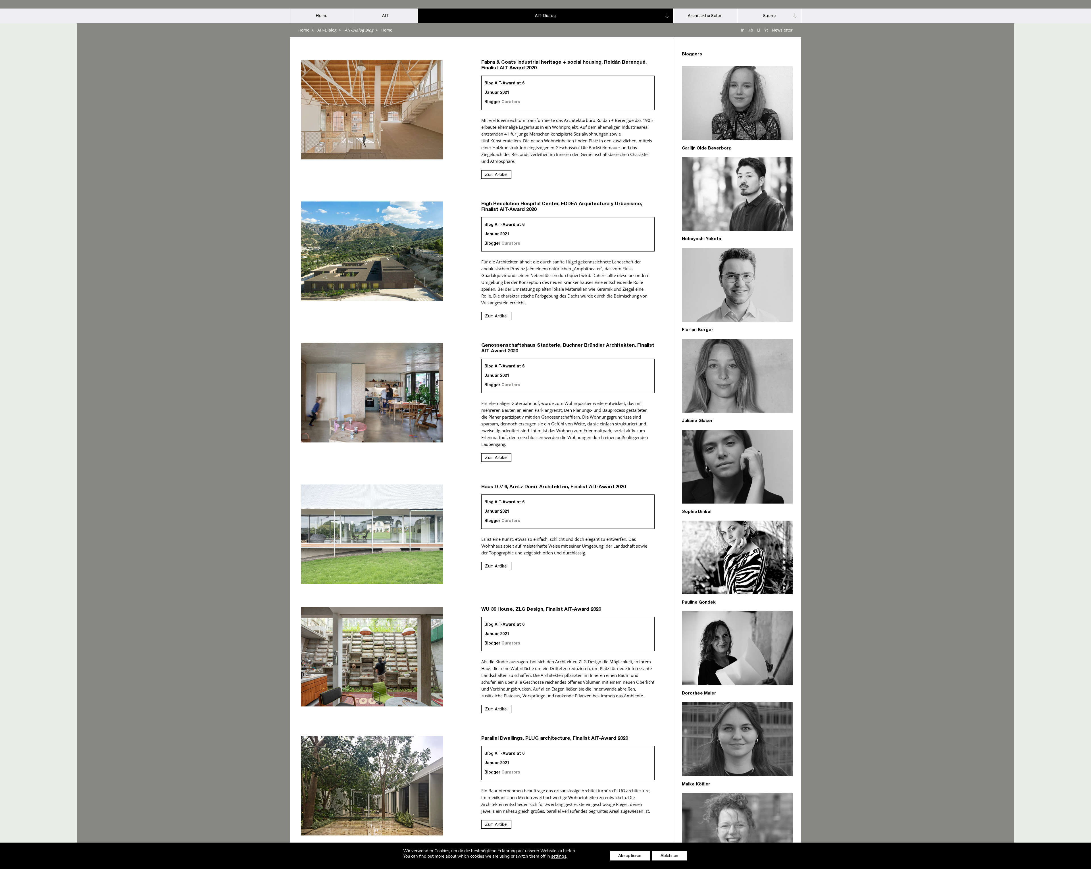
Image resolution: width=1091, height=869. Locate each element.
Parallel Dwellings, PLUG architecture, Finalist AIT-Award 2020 (554, 738)
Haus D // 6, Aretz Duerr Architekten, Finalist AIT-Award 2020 (553, 487)
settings (558, 856)
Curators (510, 102)
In (743, 30)
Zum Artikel (496, 175)
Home (303, 30)
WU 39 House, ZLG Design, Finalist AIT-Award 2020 (541, 609)
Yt (766, 30)
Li (758, 30)
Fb (751, 30)
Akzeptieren (629, 856)
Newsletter (782, 30)
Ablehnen (669, 856)
